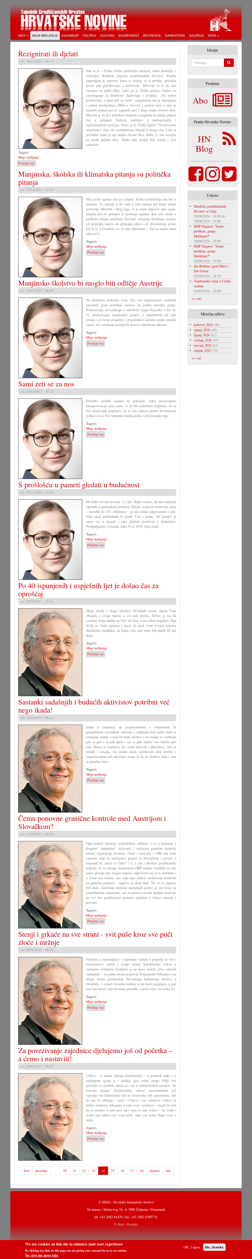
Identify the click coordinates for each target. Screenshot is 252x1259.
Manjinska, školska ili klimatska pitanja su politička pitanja (94, 178)
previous (41, 1170)
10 (64, 1170)
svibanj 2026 (203, 340)
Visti (22, 35)
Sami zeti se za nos (46, 383)
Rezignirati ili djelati (48, 53)
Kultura (107, 35)
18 (141, 1170)
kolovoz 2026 (203, 324)
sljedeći (154, 1170)
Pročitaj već (26, 163)
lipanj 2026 (202, 335)
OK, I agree (192, 1247)
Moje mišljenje (45, 35)
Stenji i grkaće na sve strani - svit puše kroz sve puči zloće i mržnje (95, 938)
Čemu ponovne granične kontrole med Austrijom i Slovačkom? (92, 822)
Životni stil (152, 35)
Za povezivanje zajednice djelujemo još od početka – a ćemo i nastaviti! (95, 1054)
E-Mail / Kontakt (126, 1224)
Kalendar (70, 35)
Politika (89, 35)
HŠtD (212, 35)
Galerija (196, 35)
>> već (196, 298)
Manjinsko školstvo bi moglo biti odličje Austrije (90, 283)
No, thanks (214, 1247)
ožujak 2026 (202, 350)
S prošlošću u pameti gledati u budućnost (79, 484)
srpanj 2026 (202, 329)
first (26, 1170)
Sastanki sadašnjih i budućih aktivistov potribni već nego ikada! (94, 706)
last (168, 1170)
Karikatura (175, 35)
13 (93, 1170)
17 (132, 1170)
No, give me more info (41, 1255)
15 (112, 1170)
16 (122, 1170)
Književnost (128, 35)
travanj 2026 (202, 345)
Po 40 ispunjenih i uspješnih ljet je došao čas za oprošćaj (88, 589)
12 (84, 1170)
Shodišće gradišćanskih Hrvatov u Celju (210, 209)
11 (74, 1170)
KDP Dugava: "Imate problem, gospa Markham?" (209, 231)
